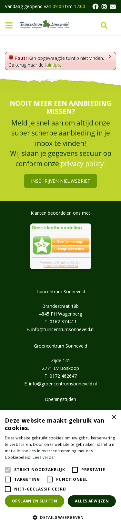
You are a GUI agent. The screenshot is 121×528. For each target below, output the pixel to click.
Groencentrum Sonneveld (60, 346)
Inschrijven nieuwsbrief (60, 181)
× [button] (113, 417)
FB (95, 6)
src (104, 25)
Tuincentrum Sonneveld (60, 291)
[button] (60, 517)
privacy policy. (83, 163)
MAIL (113, 6)
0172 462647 (63, 376)
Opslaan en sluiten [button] (34, 501)
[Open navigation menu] (11, 25)
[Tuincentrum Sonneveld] (45, 24)
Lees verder (44, 457)
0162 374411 (63, 321)
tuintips (52, 65)
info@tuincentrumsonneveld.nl (63, 329)
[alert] (60, 469)
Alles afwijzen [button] (92, 501)
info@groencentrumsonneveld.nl (63, 384)
